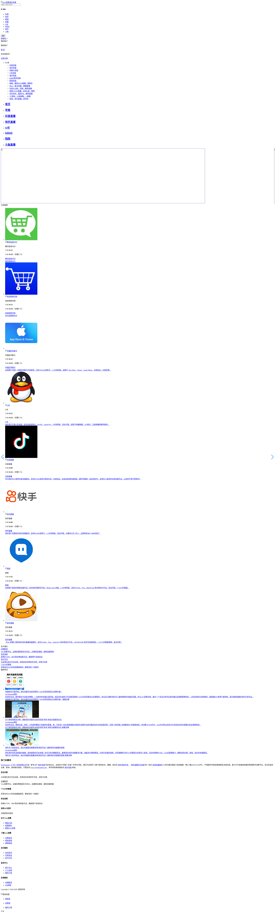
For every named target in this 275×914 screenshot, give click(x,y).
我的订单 (8, 873)
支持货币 (8, 853)
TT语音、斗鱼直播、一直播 (20, 96)
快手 (7, 17)
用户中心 (8, 868)
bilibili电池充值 (15, 78)
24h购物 (8, 885)
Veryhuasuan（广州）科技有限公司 (14, 765)
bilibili (7, 26)
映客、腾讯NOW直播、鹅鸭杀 (21, 83)
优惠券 (7, 903)
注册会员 (8, 838)
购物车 (3, 38)
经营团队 (8, 825)
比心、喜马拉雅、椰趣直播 (19, 86)
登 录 (3, 50)
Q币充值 (12, 73)
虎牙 (7, 29)
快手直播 (10, 122)
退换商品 (8, 843)
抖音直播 (10, 116)
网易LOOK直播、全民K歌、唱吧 (22, 91)
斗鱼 (7, 31)
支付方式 (8, 858)
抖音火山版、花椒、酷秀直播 (20, 88)
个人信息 (8, 870)
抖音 (7, 14)
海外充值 (41, 765)
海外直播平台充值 (138, 765)
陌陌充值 (12, 81)
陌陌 (7, 19)
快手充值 (12, 68)
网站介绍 (8, 823)
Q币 (6, 24)
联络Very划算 (10, 828)
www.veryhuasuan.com (39, 767)
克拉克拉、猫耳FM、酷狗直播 (21, 94)
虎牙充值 (12, 75)
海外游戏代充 (123, 765)
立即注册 (4, 58)
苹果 (7, 22)
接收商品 (8, 840)
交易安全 (8, 855)
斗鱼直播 (10, 144)
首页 (7, 104)
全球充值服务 (157, 765)
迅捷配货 (8, 882)
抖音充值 (12, 65)
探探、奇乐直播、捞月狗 (18, 99)
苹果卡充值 (13, 70)
